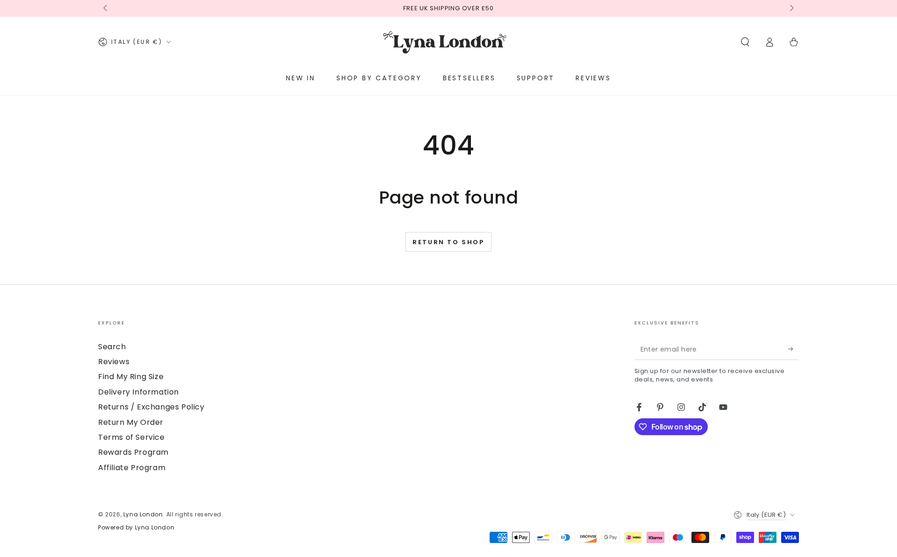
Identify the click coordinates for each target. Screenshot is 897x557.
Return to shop (448, 242)
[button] (745, 42)
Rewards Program (133, 452)
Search (112, 346)
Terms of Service (131, 437)
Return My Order (131, 422)
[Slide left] (106, 8)
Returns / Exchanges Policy (151, 407)
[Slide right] (791, 8)
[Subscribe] (793, 349)
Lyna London (143, 514)
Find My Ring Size (131, 376)
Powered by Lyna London (136, 527)
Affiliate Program (131, 467)
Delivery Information (138, 392)
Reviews (113, 361)
